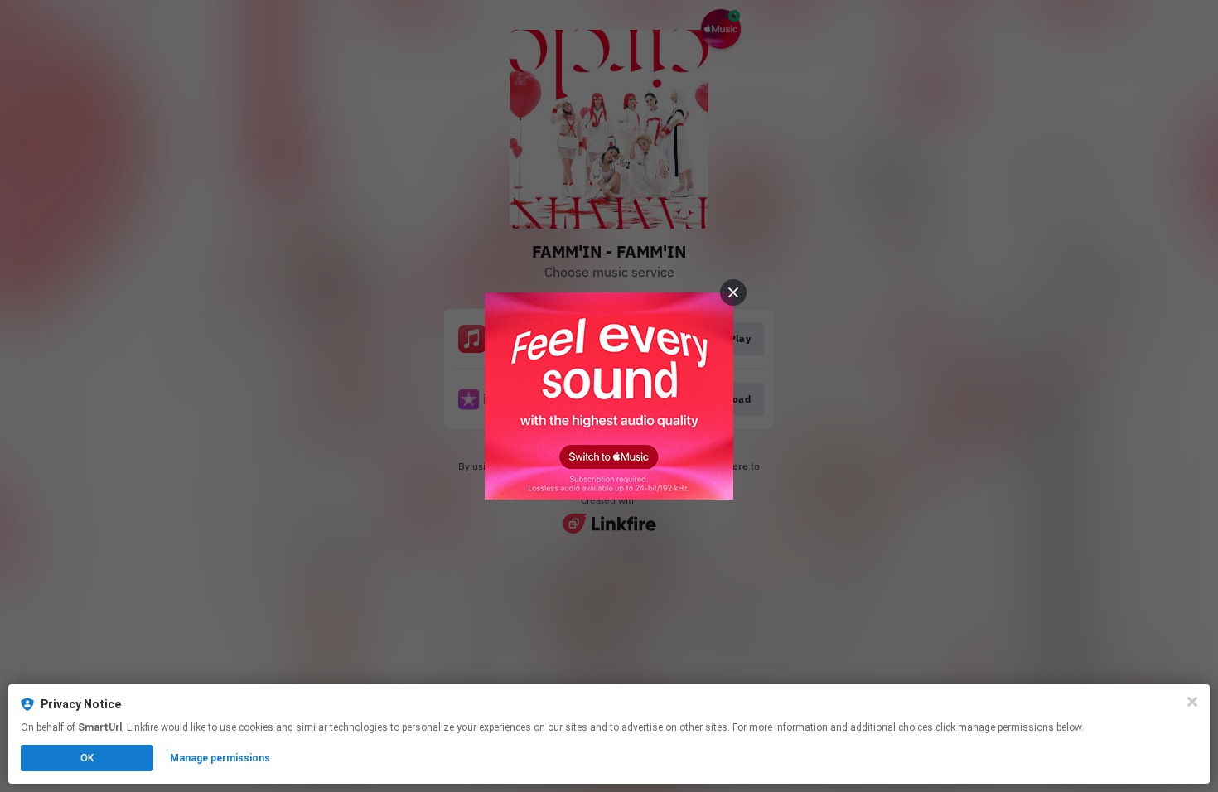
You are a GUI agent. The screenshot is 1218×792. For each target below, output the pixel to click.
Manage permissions (220, 758)
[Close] (1192, 701)
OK (87, 758)
